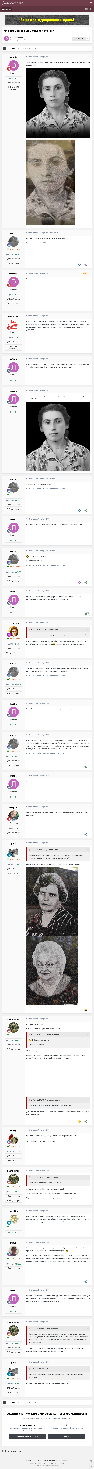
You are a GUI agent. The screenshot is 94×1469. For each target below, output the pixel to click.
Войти (66, 1436)
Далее (13, 48)
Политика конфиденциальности (47, 1460)
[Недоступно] (52, 902)
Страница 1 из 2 (29, 48)
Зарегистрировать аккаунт (27, 1436)
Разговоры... (28, 40)
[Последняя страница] (18, 48)
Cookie (65, 1460)
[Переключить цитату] (30, 629)
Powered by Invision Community (47, 1465)
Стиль (29, 1460)
